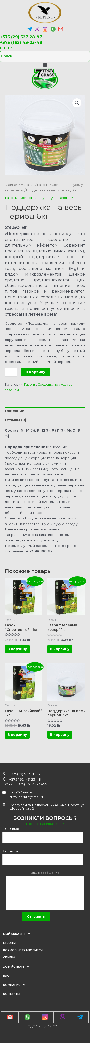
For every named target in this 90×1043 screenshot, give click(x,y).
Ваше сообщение (45, 873)
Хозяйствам (13, 966)
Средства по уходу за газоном (46, 198)
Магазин (28, 185)
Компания (11, 985)
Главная (11, 185)
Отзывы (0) (15, 420)
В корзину (35, 372)
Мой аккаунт (14, 934)
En (10, 48)
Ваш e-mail (11, 851)
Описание (14, 411)
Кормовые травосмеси (23, 950)
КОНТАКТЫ (11, 994)
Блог (7, 975)
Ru (2, 48)
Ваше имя (10, 829)
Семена (9, 957)
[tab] (45, 411)
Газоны (43, 185)
